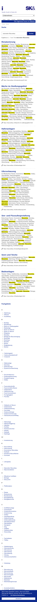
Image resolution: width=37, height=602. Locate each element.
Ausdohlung (7, 316)
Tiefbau (6, 540)
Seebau (6, 514)
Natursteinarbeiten (9, 469)
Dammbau (7, 365)
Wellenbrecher (8, 578)
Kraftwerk (6, 452)
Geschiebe (7, 410)
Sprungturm (7, 525)
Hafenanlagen (8, 129)
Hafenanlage (7, 422)
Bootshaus (7, 340)
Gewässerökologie (9, 412)
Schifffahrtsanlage (9, 508)
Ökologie (6, 478)
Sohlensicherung (8, 518)
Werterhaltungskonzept (10, 581)
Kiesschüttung (8, 446)
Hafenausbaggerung (9, 423)
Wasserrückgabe (8, 574)
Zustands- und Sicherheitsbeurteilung (14, 589)
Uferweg (6, 555)
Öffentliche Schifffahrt (10, 476)
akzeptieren (18, 598)
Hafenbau (6, 425)
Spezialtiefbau (8, 523)
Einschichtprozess (9, 374)
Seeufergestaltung (9, 516)
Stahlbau (6, 528)
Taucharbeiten (8, 538)
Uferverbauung (9, 171)
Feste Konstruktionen (10, 393)
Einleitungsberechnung (10, 376)
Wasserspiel (7, 576)
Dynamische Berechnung (11, 368)
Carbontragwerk (8, 353)
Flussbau (6, 396)
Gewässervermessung (10, 413)
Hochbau (6, 427)
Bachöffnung (7, 324)
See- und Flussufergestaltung (16, 216)
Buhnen (6, 347)
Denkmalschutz (8, 366)
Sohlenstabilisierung (9, 520)
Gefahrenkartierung (9, 408)
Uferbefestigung (8, 546)
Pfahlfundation (8, 486)
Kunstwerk (7, 455)
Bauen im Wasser (9, 331)
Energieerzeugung (9, 378)
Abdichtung (7, 313)
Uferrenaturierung (8, 548)
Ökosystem (7, 479)
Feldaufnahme (8, 389)
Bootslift (6, 341)
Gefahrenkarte (8, 407)
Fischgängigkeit (8, 395)
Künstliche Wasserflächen (11, 453)
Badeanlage (7, 328)
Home (4, 19)
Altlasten (6, 314)
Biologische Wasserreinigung (12, 336)
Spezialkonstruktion (9, 521)
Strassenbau (7, 532)
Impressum (19, 19)
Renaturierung (8, 42)
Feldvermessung (8, 391)
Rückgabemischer (9, 499)
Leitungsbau (7, 461)
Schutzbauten (8, 509)
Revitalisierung (8, 496)
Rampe (6, 492)
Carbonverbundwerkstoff (10, 355)
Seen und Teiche (9, 255)
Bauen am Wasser (9, 329)
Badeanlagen (8, 271)
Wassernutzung (8, 573)
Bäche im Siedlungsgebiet (14, 86)
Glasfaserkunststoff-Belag (11, 415)
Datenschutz (26, 19)
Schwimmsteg (8, 513)
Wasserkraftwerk (8, 571)
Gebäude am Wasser (10, 405)
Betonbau (6, 335)
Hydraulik (6, 432)
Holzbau (6, 430)
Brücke (6, 343)
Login (8, 19)
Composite (7, 356)
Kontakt (13, 19)
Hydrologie (7, 434)
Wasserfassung (8, 569)
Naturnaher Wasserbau (10, 468)
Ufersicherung (8, 551)
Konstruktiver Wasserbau (11, 450)
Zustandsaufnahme (9, 588)
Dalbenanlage (7, 363)
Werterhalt (7, 580)
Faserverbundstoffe (9, 386)
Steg (5, 527)
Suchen (31, 33)
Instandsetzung (8, 440)
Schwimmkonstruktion (10, 511)
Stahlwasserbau (8, 530)
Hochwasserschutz (9, 428)
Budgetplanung (8, 345)
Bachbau (6, 323)
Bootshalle (7, 338)
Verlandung (7, 563)
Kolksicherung (8, 448)
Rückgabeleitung (8, 497)
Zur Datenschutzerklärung (18, 595)
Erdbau (6, 380)
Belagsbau (7, 333)
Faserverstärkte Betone (10, 388)
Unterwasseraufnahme (10, 557)
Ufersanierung (8, 550)
